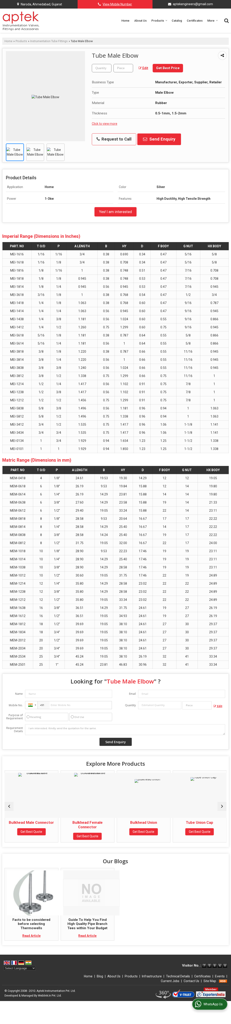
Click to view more (104, 123)
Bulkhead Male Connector (31, 822)
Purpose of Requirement (14, 717)
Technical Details (178, 976)
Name (19, 694)
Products (157, 20)
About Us (140, 20)
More (211, 20)
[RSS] (223, 981)
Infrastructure (152, 976)
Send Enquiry (161, 139)
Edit (145, 68)
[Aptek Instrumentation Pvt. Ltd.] (20, 21)
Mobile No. (16, 705)
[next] (221, 806)
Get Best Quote (31, 831)
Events (220, 976)
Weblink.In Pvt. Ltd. (50, 995)
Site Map (209, 981)
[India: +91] (31, 705)
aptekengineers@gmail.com (193, 4)
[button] (117, 4)
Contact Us (191, 981)
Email (132, 694)
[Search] (226, 20)
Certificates (195, 20)
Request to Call (116, 139)
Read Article (31, 936)
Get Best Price (168, 68)
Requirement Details (14, 730)
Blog (100, 976)
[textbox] (123, 68)
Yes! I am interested (115, 211)
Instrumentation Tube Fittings (49, 41)
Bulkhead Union (143, 822)
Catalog (177, 20)
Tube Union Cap (199, 822)
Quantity (130, 705)
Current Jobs (170, 981)
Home (125, 20)
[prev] (9, 806)
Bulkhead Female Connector (87, 824)
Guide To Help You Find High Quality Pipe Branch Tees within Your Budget (87, 924)
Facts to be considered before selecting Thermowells (31, 924)
